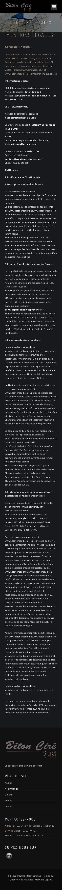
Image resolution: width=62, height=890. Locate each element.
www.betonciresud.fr (32, 69)
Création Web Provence (21, 879)
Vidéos (8, 800)
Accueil (8, 782)
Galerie (8, 794)
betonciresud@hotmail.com (20, 117)
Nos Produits (11, 788)
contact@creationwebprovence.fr (24, 159)
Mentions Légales (44, 879)
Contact (9, 806)
